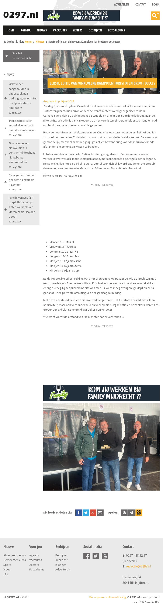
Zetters (77, 30)
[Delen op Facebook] (78, 512)
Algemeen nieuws (14, 555)
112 (5, 574)
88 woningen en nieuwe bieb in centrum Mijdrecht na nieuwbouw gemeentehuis (22, 155)
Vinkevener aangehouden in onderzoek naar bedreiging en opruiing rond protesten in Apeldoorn (23, 98)
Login (156, 4)
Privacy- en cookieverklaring (107, 597)
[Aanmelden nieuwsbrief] (131, 512)
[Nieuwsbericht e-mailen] (100, 512)
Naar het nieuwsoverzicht (22, 55)
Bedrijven (95, 30)
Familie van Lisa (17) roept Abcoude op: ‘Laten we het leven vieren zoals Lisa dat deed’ (22, 209)
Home (10, 30)
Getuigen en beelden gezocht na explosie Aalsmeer (22, 182)
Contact (140, 4)
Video (7, 569)
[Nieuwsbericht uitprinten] (124, 512)
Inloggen (60, 565)
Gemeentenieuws (14, 560)
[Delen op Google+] (93, 512)
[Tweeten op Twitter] (86, 512)
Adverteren (121, 4)
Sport (7, 565)
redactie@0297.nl (138, 566)
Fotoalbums (116, 30)
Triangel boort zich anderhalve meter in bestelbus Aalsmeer (21, 128)
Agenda (26, 30)
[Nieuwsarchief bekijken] (138, 512)
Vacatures (60, 30)
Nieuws (42, 30)
